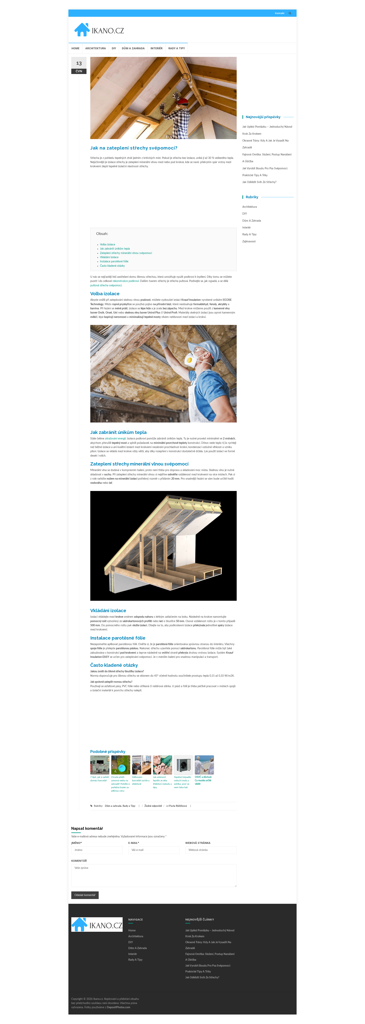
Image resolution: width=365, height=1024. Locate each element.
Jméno (76, 843)
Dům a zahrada (133, 48)
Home (75, 48)
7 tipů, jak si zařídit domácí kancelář (99, 779)
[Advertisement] (210, 28)
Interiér (157, 48)
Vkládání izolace (109, 257)
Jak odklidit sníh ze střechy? (259, 182)
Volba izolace (107, 244)
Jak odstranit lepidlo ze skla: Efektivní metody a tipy (162, 782)
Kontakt (279, 13)
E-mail (133, 843)
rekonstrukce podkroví (126, 281)
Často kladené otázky (112, 266)
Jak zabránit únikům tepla (115, 248)
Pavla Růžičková (178, 806)
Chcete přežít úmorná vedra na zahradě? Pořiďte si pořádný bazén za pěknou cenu (120, 784)
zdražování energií (115, 438)
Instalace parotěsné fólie (114, 261)
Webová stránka (197, 843)
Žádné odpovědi (153, 806)
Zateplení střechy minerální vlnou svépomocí (126, 253)
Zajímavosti (249, 241)
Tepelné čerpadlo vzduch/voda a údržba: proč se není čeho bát (182, 782)
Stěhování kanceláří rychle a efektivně (140, 780)
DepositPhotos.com (118, 1007)
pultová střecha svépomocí (106, 285)
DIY (114, 48)
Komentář (79, 860)
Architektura (95, 48)
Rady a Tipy (176, 48)
